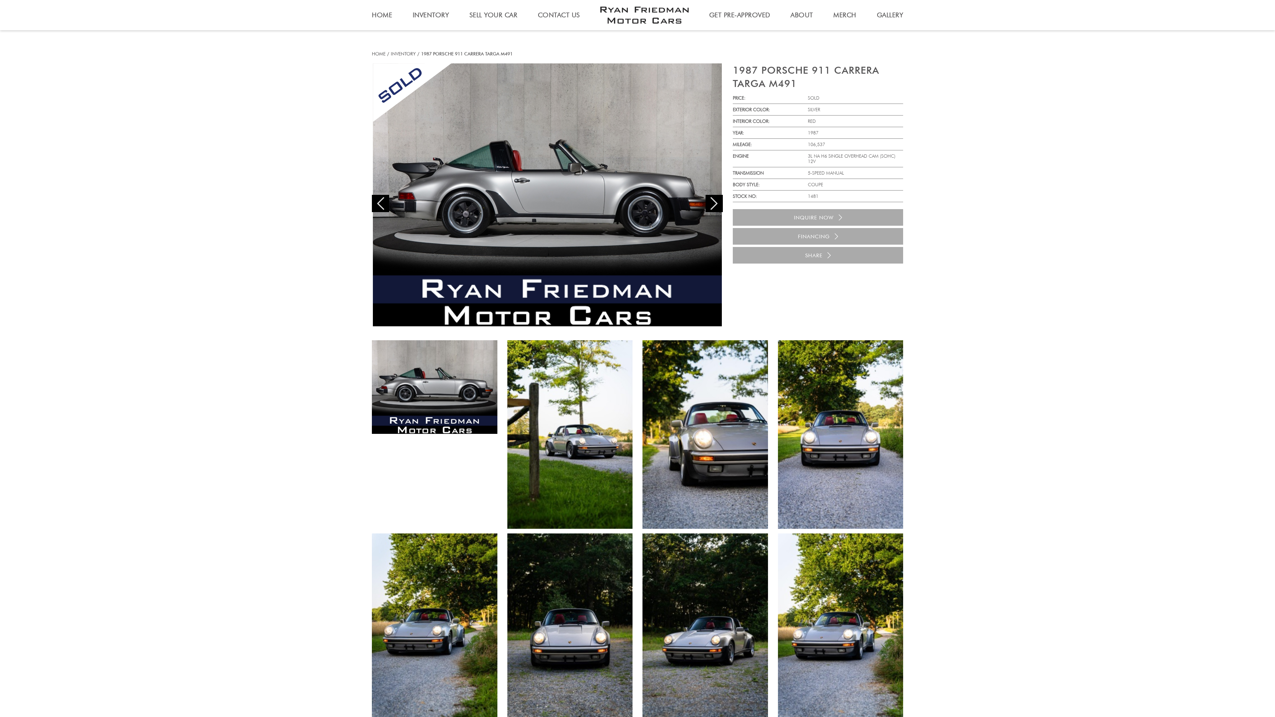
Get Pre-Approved (739, 15)
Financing (814, 236)
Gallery (890, 15)
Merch (844, 15)
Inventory (403, 53)
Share (813, 255)
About (802, 15)
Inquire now (814, 217)
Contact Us (559, 15)
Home (378, 53)
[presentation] (380, 203)
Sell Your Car (493, 15)
